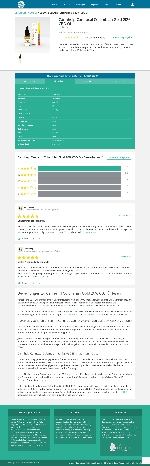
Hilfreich (24, 239)
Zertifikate (90, 81)
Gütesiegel (80, 5)
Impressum (71, 463)
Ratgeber (94, 5)
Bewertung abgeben (123, 37)
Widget (121, 463)
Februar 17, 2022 (125, 215)
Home (54, 5)
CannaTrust (20, 12)
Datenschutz (80, 463)
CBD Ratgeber (108, 463)
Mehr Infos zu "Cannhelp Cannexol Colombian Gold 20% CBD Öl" (72, 76)
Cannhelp (33, 12)
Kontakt (139, 463)
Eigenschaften (60, 81)
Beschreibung (29, 81)
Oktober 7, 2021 (126, 257)
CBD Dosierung (70, 314)
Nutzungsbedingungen (94, 463)
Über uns (117, 5)
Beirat (116, 463)
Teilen (38, 239)
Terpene (22, 380)
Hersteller (120, 81)
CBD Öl (124, 392)
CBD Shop (67, 5)
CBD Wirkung (89, 314)
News (106, 5)
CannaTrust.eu (34, 463)
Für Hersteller (130, 463)
